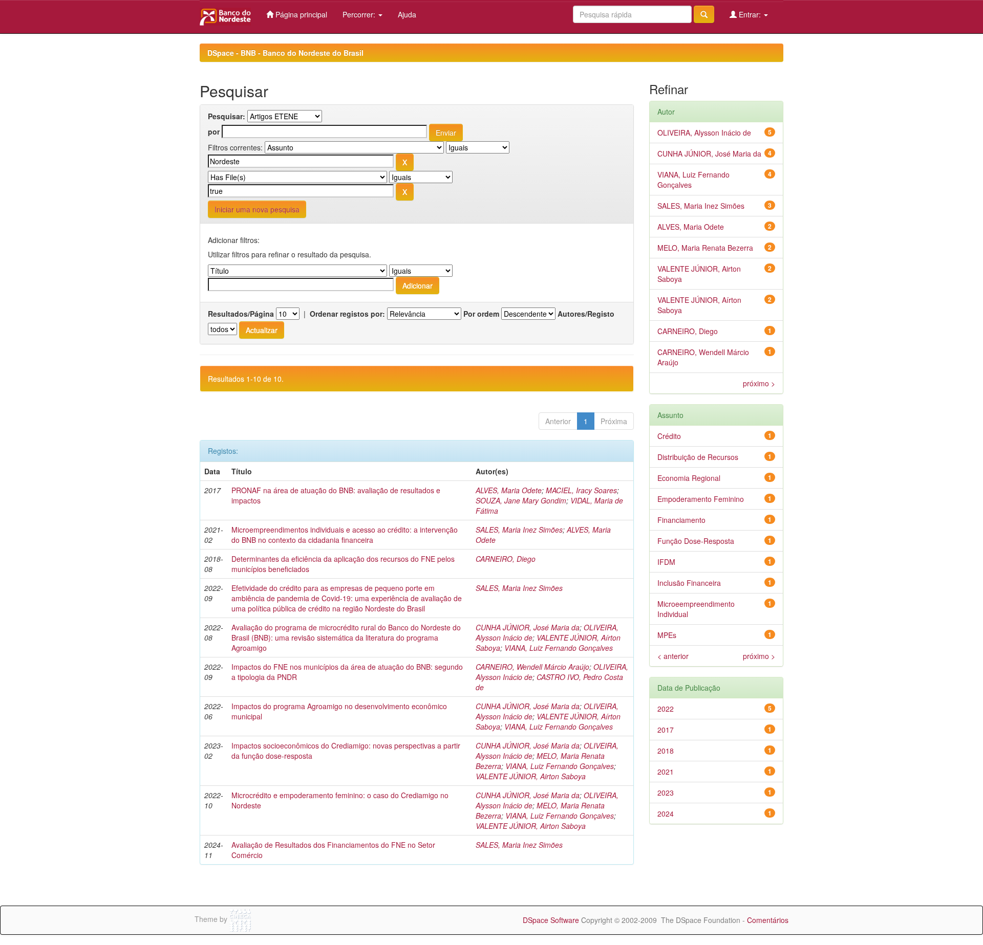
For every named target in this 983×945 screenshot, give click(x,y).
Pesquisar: (226, 116)
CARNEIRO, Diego (506, 559)
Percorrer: (360, 14)
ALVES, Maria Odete (509, 490)
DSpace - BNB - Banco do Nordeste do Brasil (285, 53)
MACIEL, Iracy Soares (581, 490)
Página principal (300, 14)
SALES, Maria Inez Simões (519, 529)
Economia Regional (688, 478)
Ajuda (407, 14)
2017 (665, 729)
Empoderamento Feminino (700, 499)
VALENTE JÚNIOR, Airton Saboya (531, 776)
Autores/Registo (586, 314)
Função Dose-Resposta (695, 541)
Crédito (669, 436)
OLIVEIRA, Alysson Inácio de (704, 132)
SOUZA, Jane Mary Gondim (521, 500)
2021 (665, 771)
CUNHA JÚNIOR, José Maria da (528, 627)
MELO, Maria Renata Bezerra (705, 248)
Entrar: (750, 14)
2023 (665, 792)
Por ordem (481, 314)
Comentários (767, 920)
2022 (665, 709)
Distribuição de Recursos (697, 457)
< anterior (673, 656)
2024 (665, 813)
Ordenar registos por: (347, 314)
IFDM (666, 562)
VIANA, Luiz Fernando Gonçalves (558, 648)
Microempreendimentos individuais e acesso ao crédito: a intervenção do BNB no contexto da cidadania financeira (344, 534)
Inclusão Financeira (689, 583)
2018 (665, 750)
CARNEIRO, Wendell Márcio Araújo (532, 667)
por (214, 131)
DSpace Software (551, 920)
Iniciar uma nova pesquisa (257, 209)
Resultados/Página (241, 314)
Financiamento (681, 520)
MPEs (666, 635)
